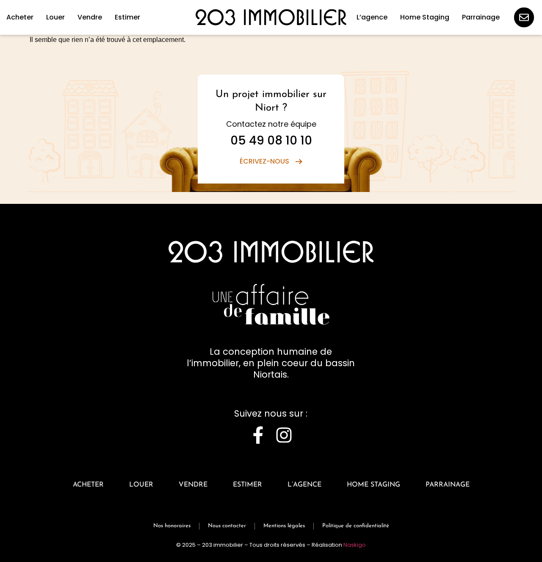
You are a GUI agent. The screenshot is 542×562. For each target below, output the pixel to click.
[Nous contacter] (524, 18)
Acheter (88, 484)
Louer (141, 484)
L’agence (304, 484)
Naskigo (354, 545)
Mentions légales (284, 526)
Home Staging (373, 484)
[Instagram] (284, 435)
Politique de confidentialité (355, 526)
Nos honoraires (172, 526)
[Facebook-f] (258, 435)
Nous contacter (227, 526)
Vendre (193, 484)
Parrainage (448, 484)
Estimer (247, 484)
